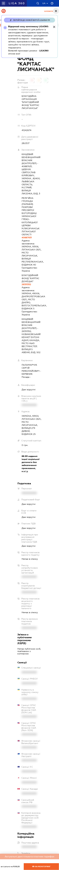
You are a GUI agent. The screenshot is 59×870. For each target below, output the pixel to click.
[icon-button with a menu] (56, 11)
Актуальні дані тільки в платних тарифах (29, 856)
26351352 (26, 284)
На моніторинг (42, 866)
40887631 (27, 237)
